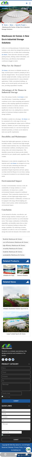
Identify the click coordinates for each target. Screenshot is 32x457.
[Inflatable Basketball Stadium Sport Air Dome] (16, 296)
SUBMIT (16, 401)
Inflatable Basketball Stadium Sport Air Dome (16, 309)
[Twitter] (6, 359)
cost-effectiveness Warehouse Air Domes (15, 242)
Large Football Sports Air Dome (16, 334)
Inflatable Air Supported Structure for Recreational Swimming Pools (9, 275)
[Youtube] (9, 359)
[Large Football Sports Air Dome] (16, 322)
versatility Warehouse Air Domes (12, 248)
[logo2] (7, 346)
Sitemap (10, 447)
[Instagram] (13, 359)
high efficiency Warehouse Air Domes (14, 245)
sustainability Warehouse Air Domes (13, 255)
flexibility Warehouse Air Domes (12, 239)
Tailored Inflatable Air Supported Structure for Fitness (23, 275)
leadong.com (17, 450)
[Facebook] (3, 359)
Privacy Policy (18, 447)
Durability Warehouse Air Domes (12, 252)
